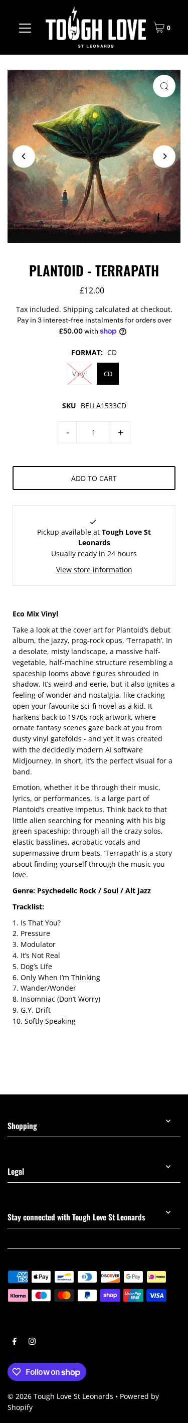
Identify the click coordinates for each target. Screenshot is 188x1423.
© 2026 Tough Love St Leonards (60, 1396)
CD (108, 373)
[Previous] (24, 156)
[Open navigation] (25, 27)
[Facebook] (15, 1342)
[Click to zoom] (164, 86)
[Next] (164, 156)
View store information (94, 569)
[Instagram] (32, 1342)
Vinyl (79, 373)
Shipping (78, 309)
